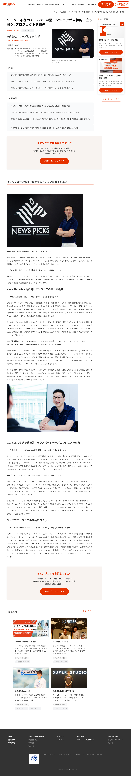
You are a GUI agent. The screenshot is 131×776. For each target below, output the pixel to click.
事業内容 (40, 4)
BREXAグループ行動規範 (94, 755)
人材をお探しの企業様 (123, 4)
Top (55, 12)
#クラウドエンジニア (61, 662)
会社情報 (31, 4)
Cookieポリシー (79, 755)
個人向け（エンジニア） (115, 740)
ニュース (73, 4)
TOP (10, 736)
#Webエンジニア (28, 31)
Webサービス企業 (22, 658)
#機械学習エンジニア (23, 662)
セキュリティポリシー (65, 755)
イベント (65, 4)
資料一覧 (31, 746)
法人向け (111, 743)
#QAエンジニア (35, 708)
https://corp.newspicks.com (17, 40)
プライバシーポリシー (48, 755)
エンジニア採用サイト (106, 4)
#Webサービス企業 (13, 31)
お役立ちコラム (33, 740)
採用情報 (81, 4)
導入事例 (63, 12)
